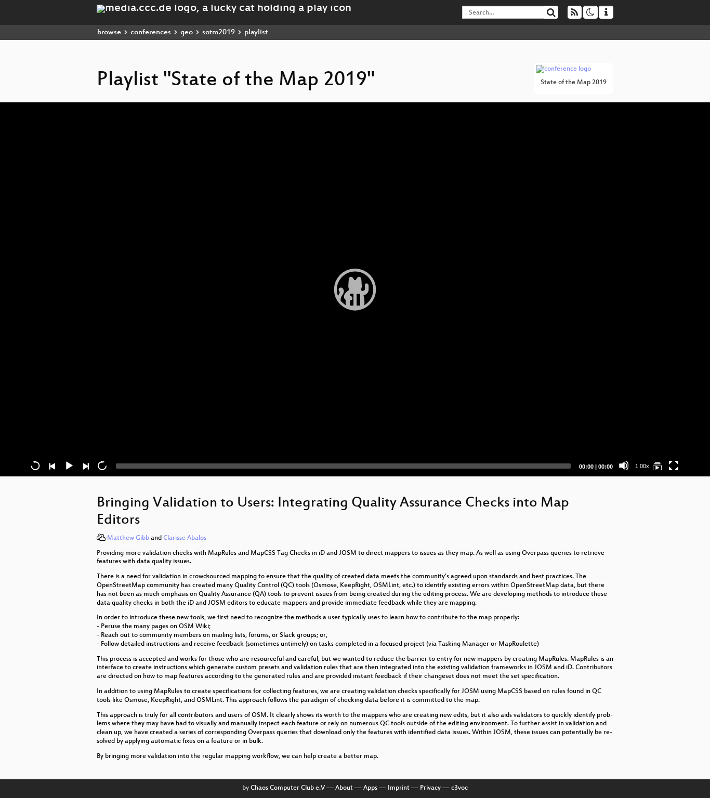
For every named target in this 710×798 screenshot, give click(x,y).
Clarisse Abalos (184, 538)
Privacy (430, 788)
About (344, 788)
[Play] (355, 289)
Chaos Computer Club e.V (288, 788)
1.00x (642, 466)
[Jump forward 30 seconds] (102, 465)
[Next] (85, 465)
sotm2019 (218, 32)
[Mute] (623, 465)
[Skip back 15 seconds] (35, 465)
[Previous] (52, 465)
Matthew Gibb (128, 538)
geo (186, 32)
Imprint (399, 788)
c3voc (459, 788)
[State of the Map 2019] (657, 465)
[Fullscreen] (673, 465)
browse (109, 32)
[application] (355, 289)
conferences (150, 32)
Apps (370, 788)
